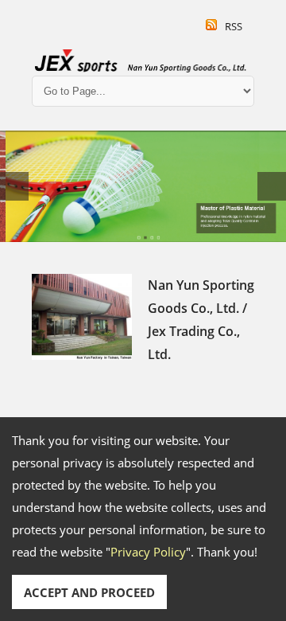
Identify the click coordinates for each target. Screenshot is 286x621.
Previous (14, 186)
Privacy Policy (148, 552)
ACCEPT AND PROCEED (89, 592)
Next (271, 186)
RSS (233, 26)
